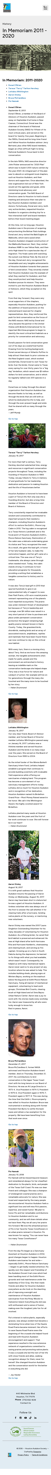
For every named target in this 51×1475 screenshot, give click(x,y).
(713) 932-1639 (29, 1400)
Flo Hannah (13, 101)
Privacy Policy (23, 1455)
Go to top (13, 419)
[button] (45, 8)
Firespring (37, 1452)
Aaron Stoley (14, 95)
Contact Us (25, 1403)
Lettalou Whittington (18, 91)
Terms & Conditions (39, 1455)
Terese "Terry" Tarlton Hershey (23, 88)
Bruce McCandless (17, 98)
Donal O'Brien (14, 85)
